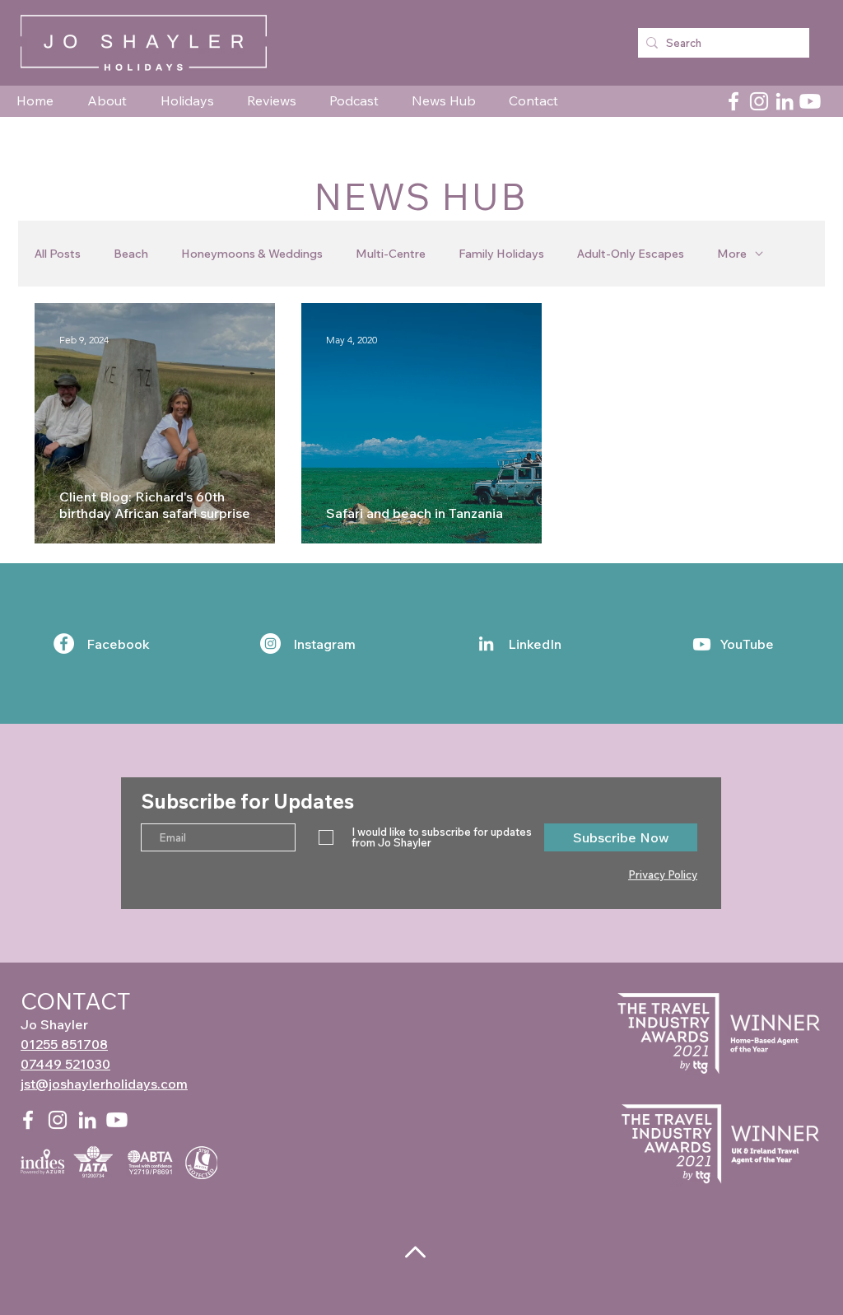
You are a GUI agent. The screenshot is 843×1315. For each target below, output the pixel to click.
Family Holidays (501, 254)
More (732, 254)
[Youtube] (810, 101)
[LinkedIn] (784, 101)
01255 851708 (64, 1044)
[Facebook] (733, 101)
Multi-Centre (391, 254)
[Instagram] (759, 101)
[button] (111, 101)
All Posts (58, 254)
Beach (131, 254)
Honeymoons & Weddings (252, 254)
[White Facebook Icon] (28, 1119)
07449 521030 (65, 1064)
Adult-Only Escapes (630, 254)
